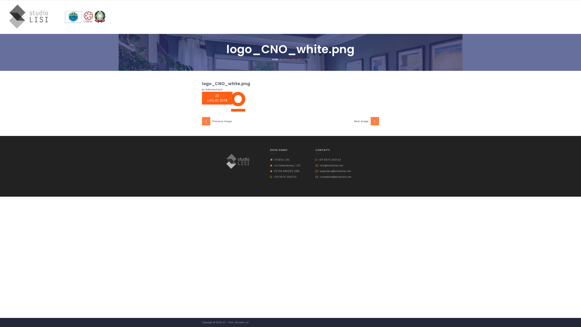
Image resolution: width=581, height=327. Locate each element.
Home (139, 16)
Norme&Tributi (168, 16)
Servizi (151, 16)
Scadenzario (189, 16)
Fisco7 (205, 16)
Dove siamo (235, 16)
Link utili (218, 16)
